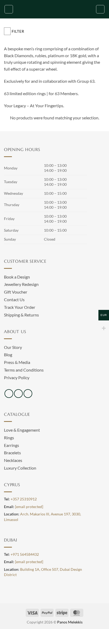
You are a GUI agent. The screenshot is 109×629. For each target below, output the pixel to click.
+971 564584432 (25, 554)
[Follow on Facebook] (8, 393)
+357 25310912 (24, 499)
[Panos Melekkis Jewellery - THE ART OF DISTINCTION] (54, 9)
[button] (8, 9)
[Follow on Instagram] (18, 393)
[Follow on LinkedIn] (28, 393)
